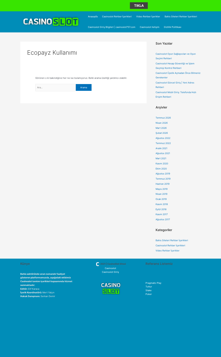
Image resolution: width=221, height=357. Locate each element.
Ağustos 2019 (163, 173)
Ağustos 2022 (163, 138)
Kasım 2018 (162, 204)
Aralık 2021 (161, 148)
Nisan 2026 (162, 122)
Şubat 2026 (162, 133)
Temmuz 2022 (163, 143)
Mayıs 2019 (161, 189)
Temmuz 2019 (163, 178)
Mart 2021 (161, 158)
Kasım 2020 (162, 163)
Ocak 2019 (161, 199)
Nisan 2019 (161, 194)
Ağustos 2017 (163, 219)
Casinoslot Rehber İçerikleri (117, 16)
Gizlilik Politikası (172, 27)
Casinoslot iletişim (149, 27)
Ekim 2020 (161, 168)
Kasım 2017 (162, 214)
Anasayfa (93, 16)
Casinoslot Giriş (110, 272)
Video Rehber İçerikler (148, 16)
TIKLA (139, 6)
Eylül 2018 (161, 209)
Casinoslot (110, 268)
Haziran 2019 (162, 183)
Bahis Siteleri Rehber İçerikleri (181, 16)
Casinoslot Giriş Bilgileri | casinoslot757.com (111, 27)
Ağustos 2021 (163, 153)
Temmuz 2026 (163, 117)
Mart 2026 (161, 128)
